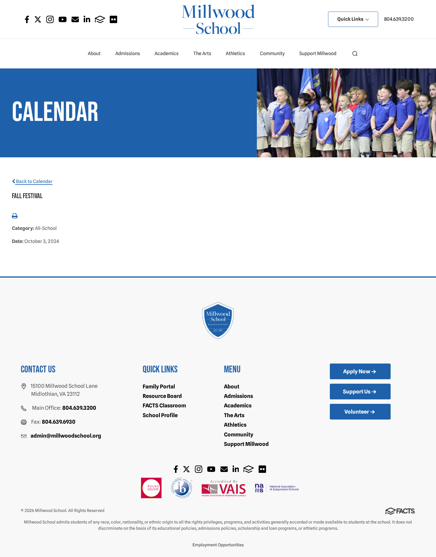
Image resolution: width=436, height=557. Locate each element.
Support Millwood (317, 53)
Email (75, 19)
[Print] (14, 216)
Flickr (113, 19)
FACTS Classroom (164, 405)
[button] (355, 53)
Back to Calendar (33, 181)
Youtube (62, 19)
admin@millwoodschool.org (66, 436)
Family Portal (159, 386)
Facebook (27, 19)
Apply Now (356, 371)
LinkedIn (87, 19)
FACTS (100, 19)
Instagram (50, 19)
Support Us (356, 391)
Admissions (127, 53)
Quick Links (350, 19)
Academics (167, 53)
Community (272, 53)
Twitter (38, 19)
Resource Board (162, 396)
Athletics (235, 53)
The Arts (202, 53)
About (94, 53)
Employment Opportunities (218, 544)
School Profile (160, 415)
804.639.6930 (58, 422)
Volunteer (356, 412)
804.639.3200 (399, 19)
